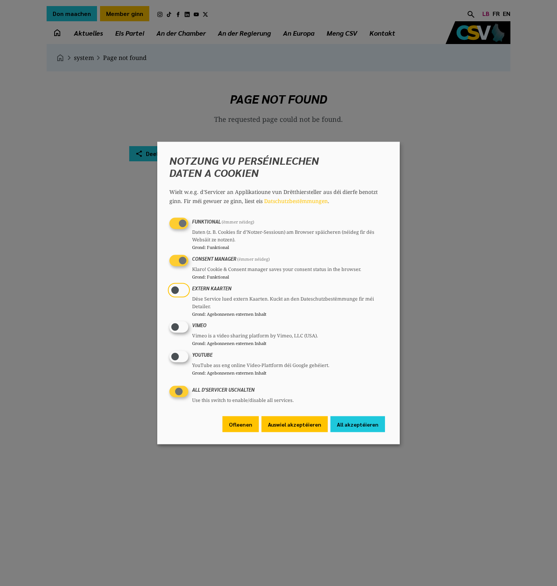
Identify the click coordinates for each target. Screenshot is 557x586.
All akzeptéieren (358, 424)
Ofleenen (240, 424)
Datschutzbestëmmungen (296, 201)
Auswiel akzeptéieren (294, 424)
